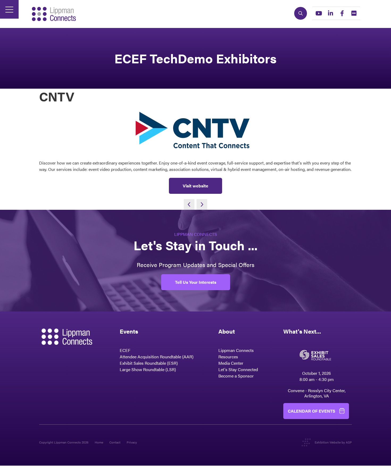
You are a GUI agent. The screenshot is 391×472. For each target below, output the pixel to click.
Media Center (230, 363)
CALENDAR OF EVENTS (311, 411)
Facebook (342, 13)
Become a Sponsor (236, 376)
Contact (114, 442)
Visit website (195, 186)
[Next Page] (202, 204)
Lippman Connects (236, 350)
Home (99, 442)
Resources (228, 357)
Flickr (353, 13)
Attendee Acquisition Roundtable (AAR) (156, 357)
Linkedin (330, 13)
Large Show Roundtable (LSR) (148, 369)
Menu (9, 9)
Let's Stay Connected (238, 369)
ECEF (125, 350)
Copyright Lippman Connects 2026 (64, 442)
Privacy (132, 442)
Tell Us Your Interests (195, 282)
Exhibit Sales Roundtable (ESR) (149, 363)
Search (300, 13)
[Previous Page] (189, 204)
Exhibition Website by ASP (333, 442)
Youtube (318, 13)
